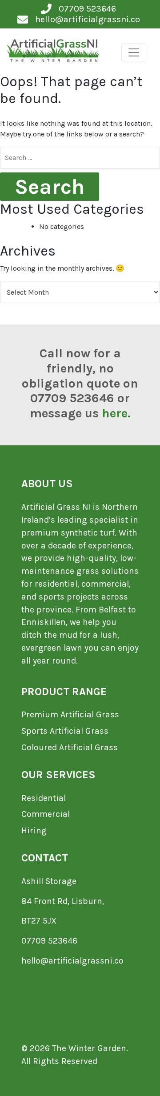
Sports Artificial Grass (64, 731)
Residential (43, 798)
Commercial (45, 814)
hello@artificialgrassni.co (72, 961)
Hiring (34, 830)
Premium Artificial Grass (70, 714)
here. (116, 413)
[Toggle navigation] (133, 52)
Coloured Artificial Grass (69, 747)
